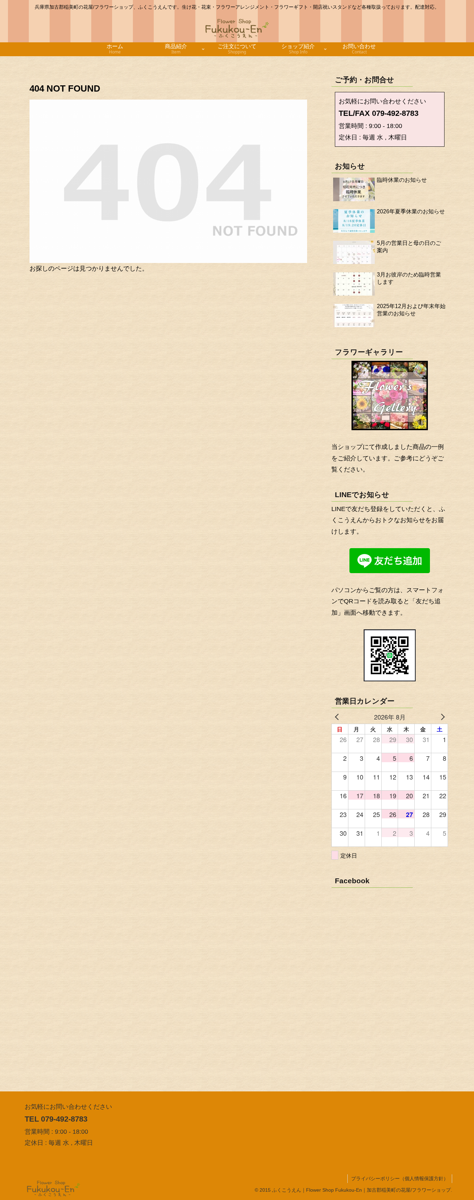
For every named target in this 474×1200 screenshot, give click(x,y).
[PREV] (338, 716)
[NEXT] (441, 716)
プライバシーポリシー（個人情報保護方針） (399, 1178)
